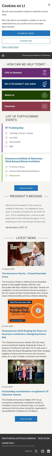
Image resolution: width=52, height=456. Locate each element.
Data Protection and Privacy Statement (19, 438)
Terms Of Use (44, 438)
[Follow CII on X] (36, 451)
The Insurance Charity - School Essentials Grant (24, 275)
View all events (26, 188)
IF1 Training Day (14, 127)
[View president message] (26, 216)
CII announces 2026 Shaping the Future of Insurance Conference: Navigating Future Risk (24, 334)
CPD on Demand (13, 72)
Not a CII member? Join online (20, 84)
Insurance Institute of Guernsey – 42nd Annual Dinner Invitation (24, 160)
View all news (26, 419)
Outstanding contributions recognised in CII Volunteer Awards (25, 393)
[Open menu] (3, 55)
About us (9, 95)
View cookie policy (10, 47)
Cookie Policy (8, 443)
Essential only (26, 41)
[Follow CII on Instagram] (43, 451)
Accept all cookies (26, 33)
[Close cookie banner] (49, 5)
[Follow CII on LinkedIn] (48, 451)
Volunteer (10, 106)
